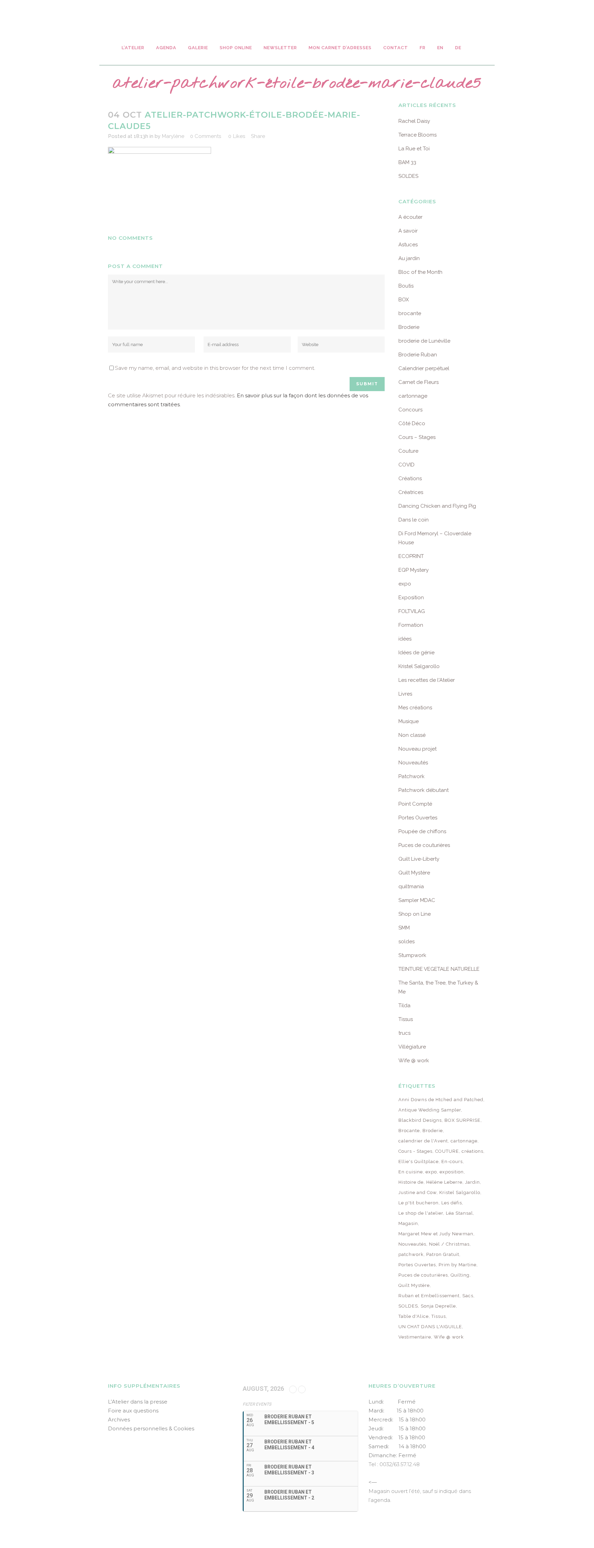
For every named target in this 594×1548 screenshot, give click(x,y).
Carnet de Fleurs (418, 382)
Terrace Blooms (417, 135)
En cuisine (410, 1171)
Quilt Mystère (414, 873)
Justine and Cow (417, 1192)
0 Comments (205, 136)
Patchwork (411, 776)
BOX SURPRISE (462, 1120)
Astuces (408, 244)
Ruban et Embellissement (429, 1295)
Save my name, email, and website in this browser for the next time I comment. (215, 368)
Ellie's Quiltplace (418, 1161)
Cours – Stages (417, 437)
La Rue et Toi (414, 149)
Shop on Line (414, 914)
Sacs (467, 1295)
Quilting (460, 1275)
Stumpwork (412, 955)
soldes (406, 941)
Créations (410, 478)
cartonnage (412, 396)
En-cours (452, 1161)
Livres (405, 694)
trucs (404, 1033)
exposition (452, 1171)
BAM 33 (407, 162)
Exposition (411, 597)
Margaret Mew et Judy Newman (435, 1233)
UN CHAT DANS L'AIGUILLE (430, 1326)
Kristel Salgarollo (419, 666)
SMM (404, 928)
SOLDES (408, 176)
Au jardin (409, 258)
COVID (406, 465)
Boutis (406, 286)
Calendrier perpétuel (423, 368)
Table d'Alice (413, 1316)
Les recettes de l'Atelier (426, 680)
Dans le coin (413, 520)
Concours (410, 410)
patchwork (411, 1254)
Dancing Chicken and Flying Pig (437, 506)
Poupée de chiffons (422, 831)
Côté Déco (411, 423)
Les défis (451, 1202)
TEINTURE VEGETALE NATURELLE (439, 969)
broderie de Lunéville (424, 341)
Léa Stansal (459, 1213)
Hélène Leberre (444, 1182)
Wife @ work (413, 1060)
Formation (410, 625)
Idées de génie (416, 652)
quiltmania (411, 886)
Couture (408, 451)
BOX (403, 300)
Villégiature (412, 1047)
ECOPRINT (411, 556)
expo (404, 584)
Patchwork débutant (423, 790)
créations (472, 1151)
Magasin (408, 1223)
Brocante (409, 1130)
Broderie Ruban (417, 355)
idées (404, 639)
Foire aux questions (133, 1410)
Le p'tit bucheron (418, 1202)
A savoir (408, 231)
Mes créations (415, 708)
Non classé (412, 735)
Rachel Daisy (414, 121)
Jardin (472, 1182)
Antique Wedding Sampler (429, 1109)
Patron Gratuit (442, 1254)
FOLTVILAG (411, 611)
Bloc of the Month (420, 272)
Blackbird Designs (420, 1120)
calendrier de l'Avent (423, 1140)
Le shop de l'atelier (420, 1213)
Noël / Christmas (449, 1244)
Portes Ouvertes (417, 818)
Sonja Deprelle (438, 1306)
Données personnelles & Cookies (151, 1428)
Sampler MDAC (416, 900)
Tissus (405, 1019)
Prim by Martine (457, 1264)
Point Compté (415, 804)
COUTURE (447, 1151)
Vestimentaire (414, 1337)
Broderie (408, 327)
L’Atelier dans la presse (137, 1401)
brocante (409, 313)
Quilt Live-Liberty (418, 859)
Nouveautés (413, 763)
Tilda (404, 1005)
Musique (408, 721)
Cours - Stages (415, 1151)
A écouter (410, 217)
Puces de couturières (424, 845)
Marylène (173, 136)
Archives (119, 1419)
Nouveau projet (417, 749)
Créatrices (410, 492)
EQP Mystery (413, 570)
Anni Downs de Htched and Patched (440, 1099)
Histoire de (411, 1182)
